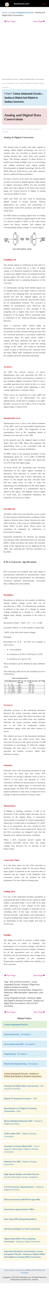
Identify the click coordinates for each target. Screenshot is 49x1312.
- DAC (20, 1098)
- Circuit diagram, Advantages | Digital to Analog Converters (21, 1149)
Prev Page (11, 21)
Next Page (38, 21)
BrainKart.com (21, 3)
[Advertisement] (24, 50)
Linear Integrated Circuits (22, 12)
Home (4, 12)
